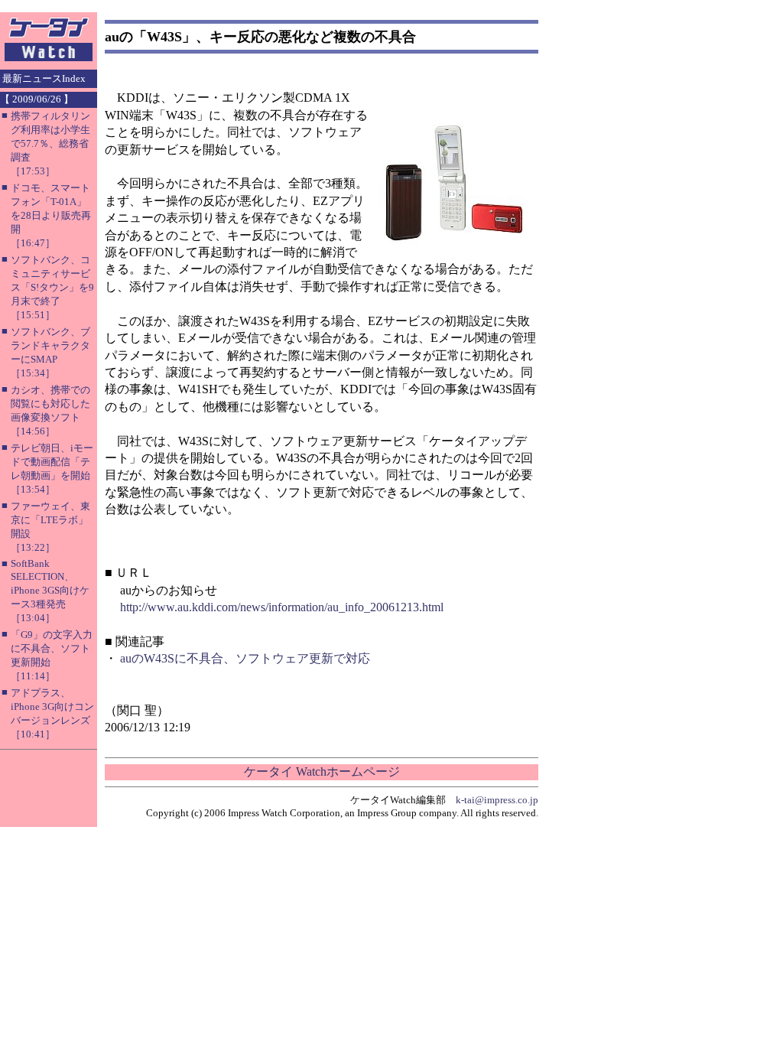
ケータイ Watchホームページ (322, 771)
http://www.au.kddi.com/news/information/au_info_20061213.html (281, 607)
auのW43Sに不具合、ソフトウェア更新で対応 (245, 658)
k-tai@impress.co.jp (497, 800)
